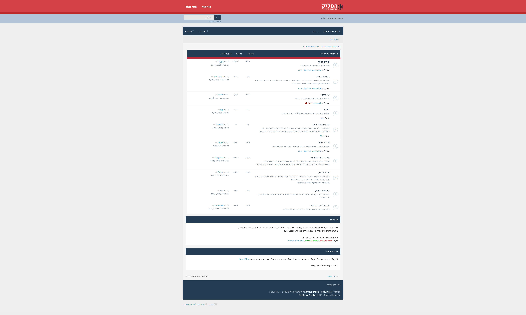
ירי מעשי (325, 95)
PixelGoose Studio (307, 295)
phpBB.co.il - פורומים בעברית (319, 291)
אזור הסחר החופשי (320, 157)
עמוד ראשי (333, 39)
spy (322, 118)
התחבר (202, 31)
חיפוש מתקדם (215, 21)
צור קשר (206, 6)
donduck (307, 70)
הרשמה (188, 31)
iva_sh (220, 142)
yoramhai (316, 70)
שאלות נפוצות (331, 31)
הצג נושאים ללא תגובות (330, 46)
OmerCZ (219, 124)
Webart (309, 103)
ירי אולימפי (323, 142)
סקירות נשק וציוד (320, 124)
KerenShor (244, 259)
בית (314, 31)
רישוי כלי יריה (322, 76)
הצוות (212, 304)
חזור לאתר (191, 6)
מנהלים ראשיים (326, 240)
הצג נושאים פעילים (311, 46)
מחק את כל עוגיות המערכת (194, 304)
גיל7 (221, 190)
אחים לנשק (323, 172)
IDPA (326, 109)
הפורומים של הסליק (329, 53)
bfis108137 (218, 76)
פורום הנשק (323, 62)
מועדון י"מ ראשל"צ (295, 240)
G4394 (220, 61)
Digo (322, 136)
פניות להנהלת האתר (319, 205)
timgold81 (219, 157)
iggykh (220, 94)
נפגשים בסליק (322, 190)
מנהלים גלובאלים (311, 240)
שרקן (300, 70)
